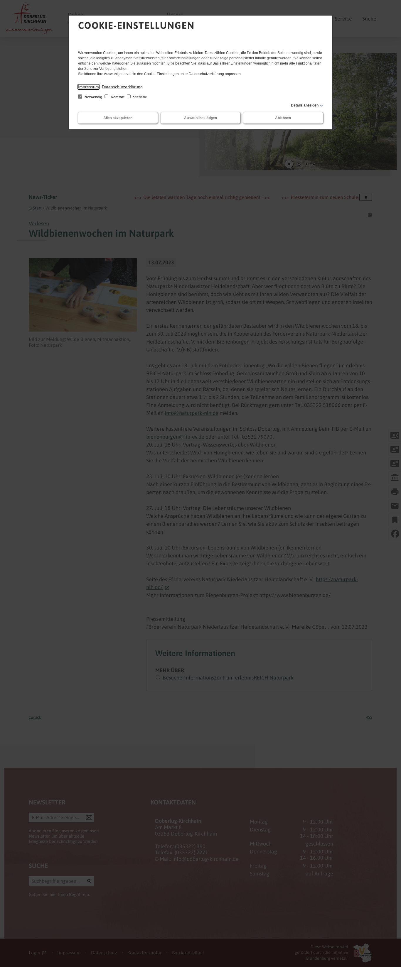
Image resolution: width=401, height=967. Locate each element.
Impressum (88, 86)
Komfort (117, 97)
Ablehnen (283, 118)
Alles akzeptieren (117, 118)
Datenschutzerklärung (122, 86)
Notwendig (93, 97)
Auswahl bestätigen (200, 118)
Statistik (139, 97)
